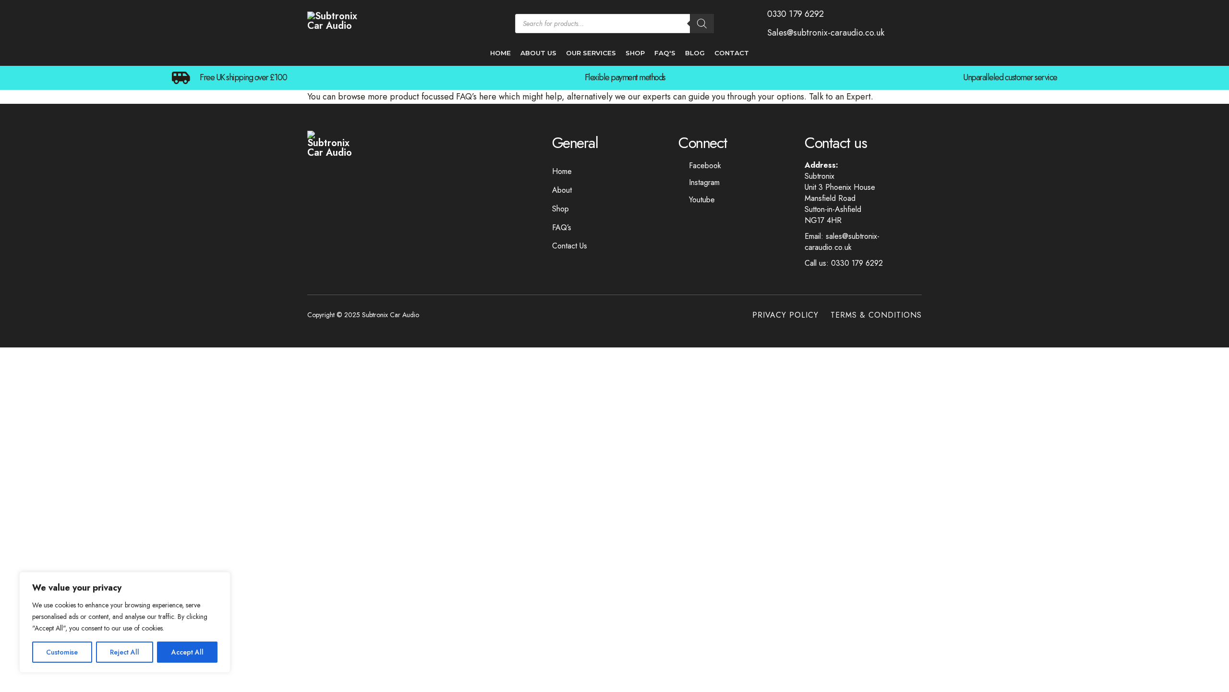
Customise (62, 652)
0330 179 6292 (857, 263)
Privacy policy (785, 315)
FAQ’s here (476, 96)
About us (538, 53)
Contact (731, 53)
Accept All (187, 652)
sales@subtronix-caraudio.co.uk (842, 242)
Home (500, 53)
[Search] (702, 23)
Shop (635, 53)
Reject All (124, 652)
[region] (124, 622)
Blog (695, 53)
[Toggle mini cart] (917, 23)
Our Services (591, 53)
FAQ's (664, 53)
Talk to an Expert (840, 96)
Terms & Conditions (876, 315)
